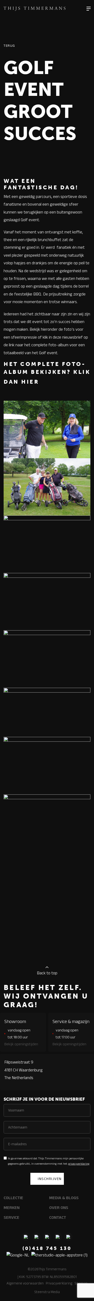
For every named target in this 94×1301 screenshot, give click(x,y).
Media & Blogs (64, 1197)
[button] (89, 9)
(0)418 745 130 (47, 1248)
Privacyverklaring (59, 1283)
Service (11, 1217)
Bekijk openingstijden (21, 1044)
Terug (9, 45)
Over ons (58, 1207)
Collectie (13, 1197)
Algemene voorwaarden (25, 1283)
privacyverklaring (78, 1163)
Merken (12, 1207)
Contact (57, 1217)
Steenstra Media (47, 1292)
